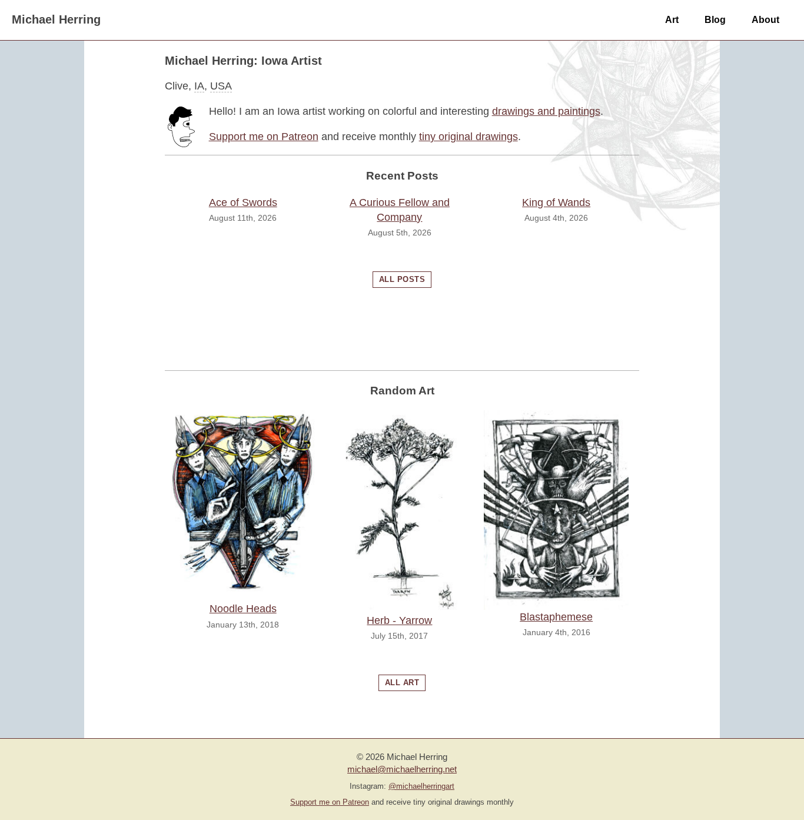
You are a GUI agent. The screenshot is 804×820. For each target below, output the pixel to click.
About (765, 19)
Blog (715, 19)
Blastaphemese (556, 617)
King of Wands (556, 202)
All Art (402, 682)
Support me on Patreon (263, 136)
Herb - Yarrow (399, 620)
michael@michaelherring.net (402, 769)
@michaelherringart (421, 786)
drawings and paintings (546, 111)
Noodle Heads (243, 609)
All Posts (402, 279)
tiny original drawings (468, 136)
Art (672, 19)
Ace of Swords (243, 202)
